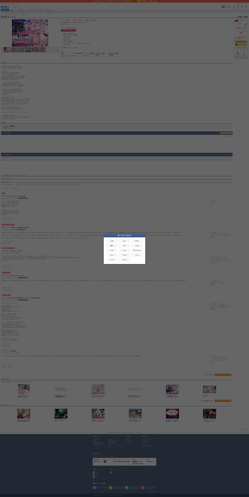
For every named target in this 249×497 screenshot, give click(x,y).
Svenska (137, 255)
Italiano (112, 255)
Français (124, 250)
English (124, 241)
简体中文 (137, 241)
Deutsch (112, 250)
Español (137, 245)
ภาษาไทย (112, 259)
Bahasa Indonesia (137, 250)
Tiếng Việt (124, 259)
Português (124, 255)
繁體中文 (112, 245)
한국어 (124, 245)
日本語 (111, 241)
